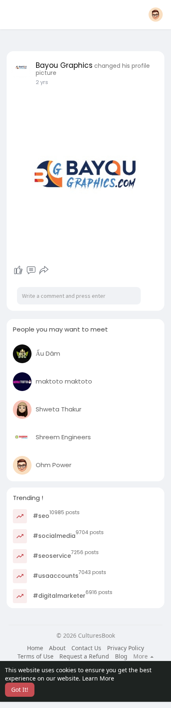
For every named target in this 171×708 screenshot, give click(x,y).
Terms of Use (35, 656)
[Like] (18, 270)
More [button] (141, 656)
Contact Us (86, 648)
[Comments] (31, 270)
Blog (121, 656)
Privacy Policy (125, 648)
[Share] (44, 270)
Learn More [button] (98, 678)
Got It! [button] (19, 689)
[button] (156, 14)
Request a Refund (84, 656)
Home (35, 648)
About (57, 648)
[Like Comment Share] (31, 270)
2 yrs (42, 82)
